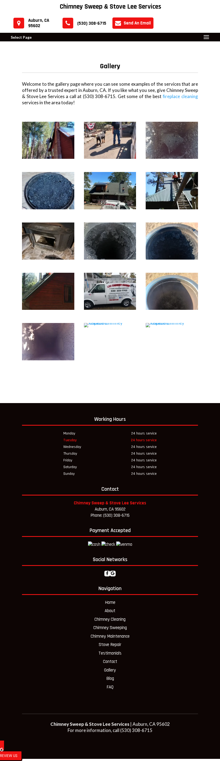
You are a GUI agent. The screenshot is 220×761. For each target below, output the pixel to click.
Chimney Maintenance (110, 636)
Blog (110, 678)
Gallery (110, 670)
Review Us (8, 755)
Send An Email (137, 23)
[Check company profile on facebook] (107, 573)
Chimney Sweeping (110, 628)
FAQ (110, 687)
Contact (110, 662)
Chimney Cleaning (110, 619)
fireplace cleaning (180, 96)
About (110, 611)
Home (110, 602)
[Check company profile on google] (113, 573)
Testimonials (110, 653)
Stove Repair (110, 645)
